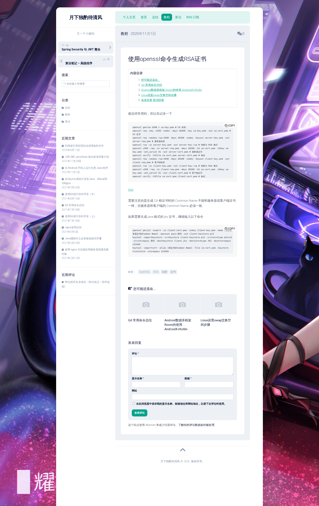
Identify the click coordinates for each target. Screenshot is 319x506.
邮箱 (188, 378)
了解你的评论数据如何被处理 (196, 425)
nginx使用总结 (73, 227)
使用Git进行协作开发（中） (81, 194)
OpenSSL (144, 271)
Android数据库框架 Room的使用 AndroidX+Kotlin (171, 90)
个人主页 (129, 17)
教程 (67, 114)
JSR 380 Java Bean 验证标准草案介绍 (87, 156)
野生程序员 (71, 282)
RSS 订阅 (192, 17)
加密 (164, 271)
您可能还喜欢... (150, 80)
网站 (134, 390)
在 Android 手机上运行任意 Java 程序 (86, 167)
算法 (67, 121)
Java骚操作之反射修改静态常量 (83, 238)
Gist (130, 190)
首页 (144, 17)
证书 (173, 271)
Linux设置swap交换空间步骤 (158, 95)
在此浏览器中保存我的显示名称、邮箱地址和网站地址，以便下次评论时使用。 (181, 403)
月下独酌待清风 (85, 17)
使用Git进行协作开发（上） (81, 216)
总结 (67, 107)
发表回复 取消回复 (152, 100)
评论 (135, 353)
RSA (155, 271)
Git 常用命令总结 (74, 205)
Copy (231, 125)
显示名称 (138, 378)
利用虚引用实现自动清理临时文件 (84, 145)
